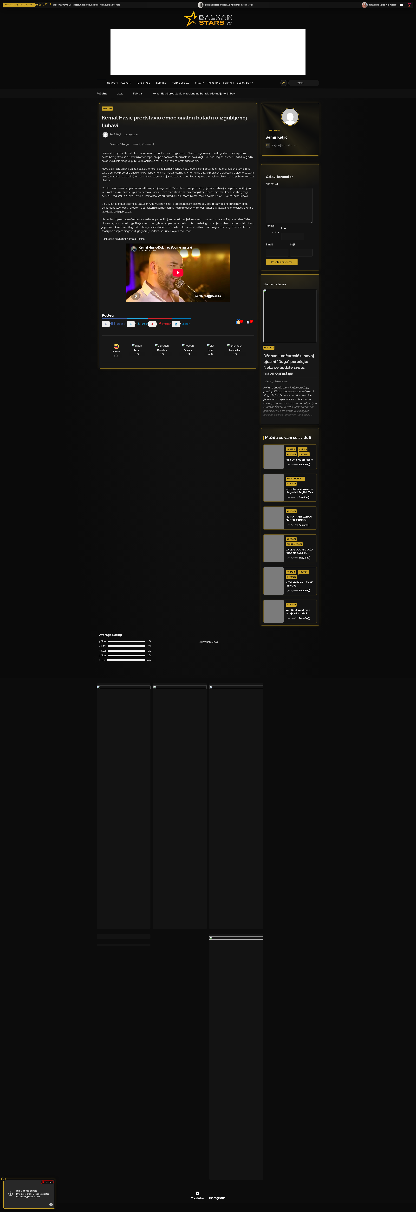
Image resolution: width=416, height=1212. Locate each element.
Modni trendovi (295, 479)
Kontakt (228, 83)
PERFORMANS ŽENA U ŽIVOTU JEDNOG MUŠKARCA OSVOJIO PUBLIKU (299, 518)
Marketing (214, 83)
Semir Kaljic (277, 137)
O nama (199, 83)
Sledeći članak (274, 284)
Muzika (303, 449)
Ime (283, 228)
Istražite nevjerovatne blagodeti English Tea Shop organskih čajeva (300, 491)
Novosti (112, 83)
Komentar (272, 183)
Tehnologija (180, 83)
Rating (270, 225)
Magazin (125, 83)
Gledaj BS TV (245, 83)
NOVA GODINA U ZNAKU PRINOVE (300, 584)
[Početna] (101, 83)
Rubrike (161, 83)
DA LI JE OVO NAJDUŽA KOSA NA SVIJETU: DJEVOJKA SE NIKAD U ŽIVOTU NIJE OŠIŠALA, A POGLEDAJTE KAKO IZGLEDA (300, 551)
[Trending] (283, 83)
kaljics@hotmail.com (284, 145)
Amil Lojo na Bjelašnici (299, 459)
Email (269, 244)
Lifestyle (143, 83)
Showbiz (304, 454)
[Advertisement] (208, 52)
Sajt (292, 244)
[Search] (292, 83)
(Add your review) (207, 641)
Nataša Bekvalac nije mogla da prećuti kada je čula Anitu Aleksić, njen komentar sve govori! (175, 5)
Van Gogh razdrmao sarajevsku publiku (298, 612)
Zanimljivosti (294, 544)
